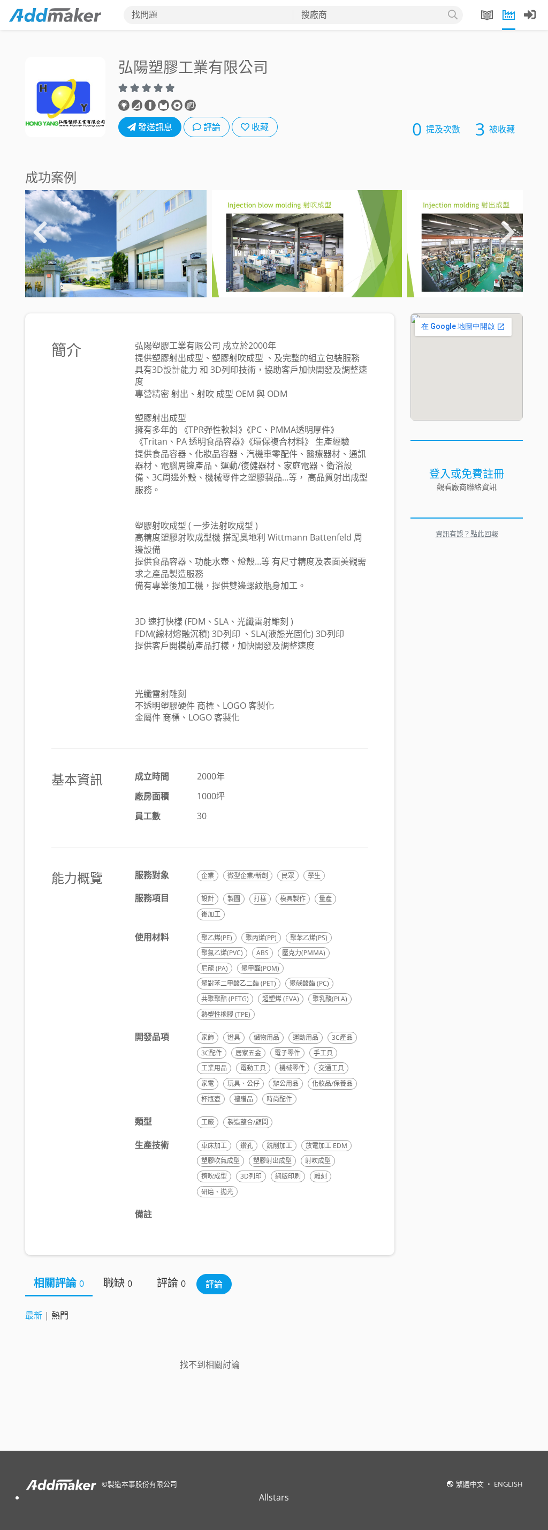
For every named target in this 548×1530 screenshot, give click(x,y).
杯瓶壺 (210, 1099)
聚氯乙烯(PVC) (222, 952)
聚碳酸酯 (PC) (309, 983)
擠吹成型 (214, 1176)
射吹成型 (318, 1160)
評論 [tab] (171, 1283)
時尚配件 (279, 1099)
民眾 (287, 875)
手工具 (323, 1053)
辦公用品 (286, 1083)
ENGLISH (508, 1484)
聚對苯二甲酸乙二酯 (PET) (238, 983)
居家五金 (248, 1053)
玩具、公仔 (243, 1083)
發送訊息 (154, 127)
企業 (207, 875)
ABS (262, 952)
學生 (314, 875)
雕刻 (320, 1176)
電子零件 (287, 1053)
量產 (325, 898)
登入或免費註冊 (466, 474)
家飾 (207, 1037)
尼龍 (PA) (214, 968)
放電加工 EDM (326, 1145)
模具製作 (293, 898)
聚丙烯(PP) (261, 937)
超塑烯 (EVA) (280, 998)
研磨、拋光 (217, 1191)
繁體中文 (470, 1484)
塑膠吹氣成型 (220, 1160)
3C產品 (342, 1037)
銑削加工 (279, 1145)
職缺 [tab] (117, 1283)
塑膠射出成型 (272, 1160)
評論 (210, 127)
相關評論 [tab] (59, 1283)
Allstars (274, 1497)
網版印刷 (288, 1176)
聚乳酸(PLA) (330, 998)
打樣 (260, 898)
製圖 (233, 898)
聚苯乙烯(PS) (309, 937)
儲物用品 (266, 1037)
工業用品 (214, 1067)
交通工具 (331, 1067)
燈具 (233, 1037)
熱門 (59, 1315)
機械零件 (292, 1067)
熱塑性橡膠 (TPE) (225, 1014)
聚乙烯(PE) (216, 937)
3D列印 (251, 1176)
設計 (207, 898)
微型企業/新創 (247, 875)
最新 (33, 1315)
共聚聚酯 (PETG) (225, 998)
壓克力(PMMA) (303, 952)
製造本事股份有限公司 (142, 1484)
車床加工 (214, 1145)
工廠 (207, 1122)
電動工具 (253, 1067)
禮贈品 (243, 1099)
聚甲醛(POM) (260, 968)
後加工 (210, 914)
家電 (207, 1083)
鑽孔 (246, 1145)
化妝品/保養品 (332, 1083)
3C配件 (211, 1053)
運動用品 (305, 1037)
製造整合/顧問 (247, 1122)
